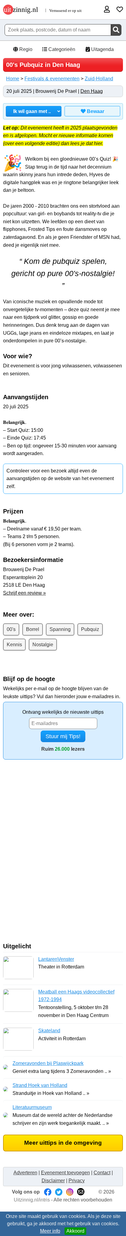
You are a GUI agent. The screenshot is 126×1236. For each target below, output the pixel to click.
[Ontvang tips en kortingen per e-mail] (80, 1191)
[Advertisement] (63, 853)
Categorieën (61, 49)
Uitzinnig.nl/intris (32, 1199)
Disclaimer (53, 1180)
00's (11, 629)
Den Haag (91, 91)
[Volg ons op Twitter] (58, 1191)
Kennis (14, 644)
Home (12, 78)
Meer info (50, 1231)
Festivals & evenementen (52, 78)
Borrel (32, 629)
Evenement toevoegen (65, 1172)
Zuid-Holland (99, 78)
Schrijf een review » (24, 593)
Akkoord (75, 1231)
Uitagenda (102, 49)
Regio (25, 49)
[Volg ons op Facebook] (47, 1191)
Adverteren (25, 1172)
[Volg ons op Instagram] (69, 1191)
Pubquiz (90, 629)
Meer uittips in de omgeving (63, 1142)
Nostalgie (42, 644)
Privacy (77, 1180)
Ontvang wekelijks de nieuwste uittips (63, 712)
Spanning (60, 629)
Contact (102, 1172)
